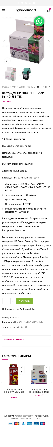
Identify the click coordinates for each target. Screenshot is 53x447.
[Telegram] (34, 3)
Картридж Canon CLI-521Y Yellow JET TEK (14, 392)
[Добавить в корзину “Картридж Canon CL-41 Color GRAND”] (46, 372)
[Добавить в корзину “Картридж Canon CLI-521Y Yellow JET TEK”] (21, 372)
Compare (9, 309)
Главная (5, 87)
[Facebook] (18, 3)
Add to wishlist (27, 309)
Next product (49, 86)
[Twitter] (22, 3)
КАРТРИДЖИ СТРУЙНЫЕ (23, 87)
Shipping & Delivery (13, 339)
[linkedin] (30, 3)
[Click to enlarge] (7, 61)
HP (38, 87)
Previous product (43, 86)
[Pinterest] (26, 3)
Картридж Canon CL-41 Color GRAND (39, 390)
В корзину (24, 301)
